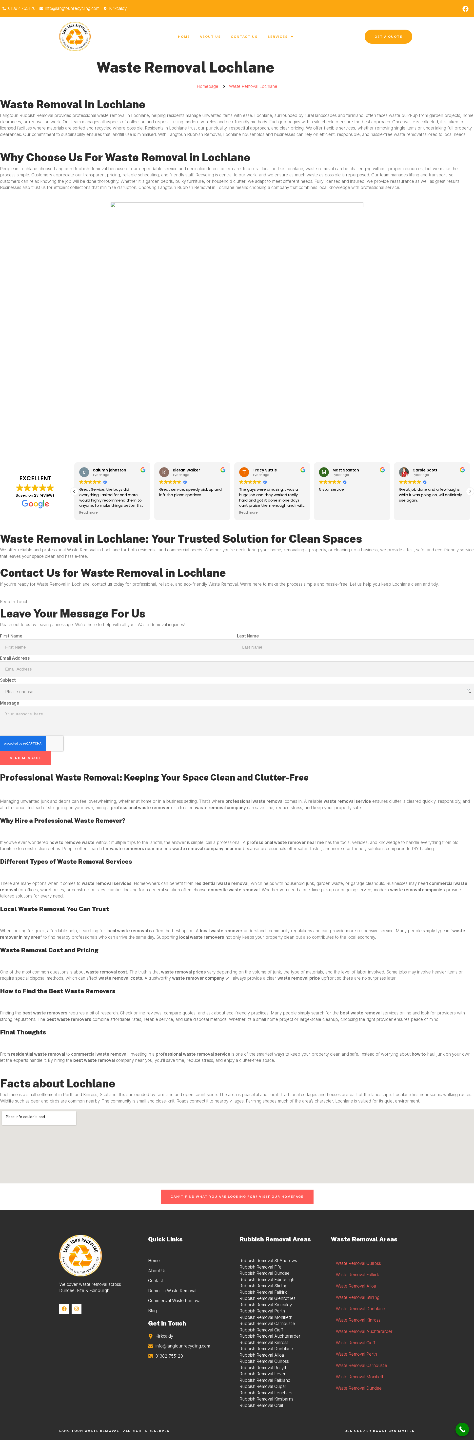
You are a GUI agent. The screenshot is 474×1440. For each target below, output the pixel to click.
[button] (470, 491)
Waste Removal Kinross (358, 1320)
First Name (11, 636)
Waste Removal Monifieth (360, 1376)
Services (278, 36)
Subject (8, 680)
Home (184, 36)
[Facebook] (465, 8)
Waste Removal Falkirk (357, 1274)
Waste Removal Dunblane (360, 1308)
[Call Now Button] (462, 1429)
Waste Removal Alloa (356, 1286)
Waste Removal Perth (356, 1354)
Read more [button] (168, 512)
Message (9, 703)
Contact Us (244, 36)
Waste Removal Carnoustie (361, 1365)
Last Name (248, 636)
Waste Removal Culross (358, 1263)
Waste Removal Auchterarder (364, 1331)
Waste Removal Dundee (359, 1388)
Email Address (15, 658)
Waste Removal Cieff (355, 1342)
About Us (210, 36)
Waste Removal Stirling (357, 1297)
